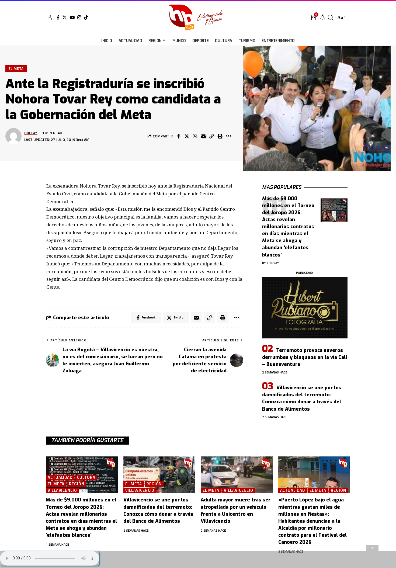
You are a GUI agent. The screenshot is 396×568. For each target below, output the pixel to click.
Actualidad (60, 477)
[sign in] (50, 17)
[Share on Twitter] (186, 136)
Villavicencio (62, 490)
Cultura (86, 477)
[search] (330, 17)
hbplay (30, 133)
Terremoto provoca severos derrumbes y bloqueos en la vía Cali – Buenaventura (304, 357)
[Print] (220, 136)
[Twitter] (64, 17)
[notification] (322, 17)
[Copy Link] (212, 136)
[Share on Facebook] (178, 136)
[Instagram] (79, 17)
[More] (228, 136)
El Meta (16, 68)
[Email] (203, 136)
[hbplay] (198, 17)
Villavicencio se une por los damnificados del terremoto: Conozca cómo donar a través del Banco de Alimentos (301, 398)
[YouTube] (72, 17)
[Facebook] (58, 17)
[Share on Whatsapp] (195, 136)
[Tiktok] (86, 17)
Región (76, 484)
